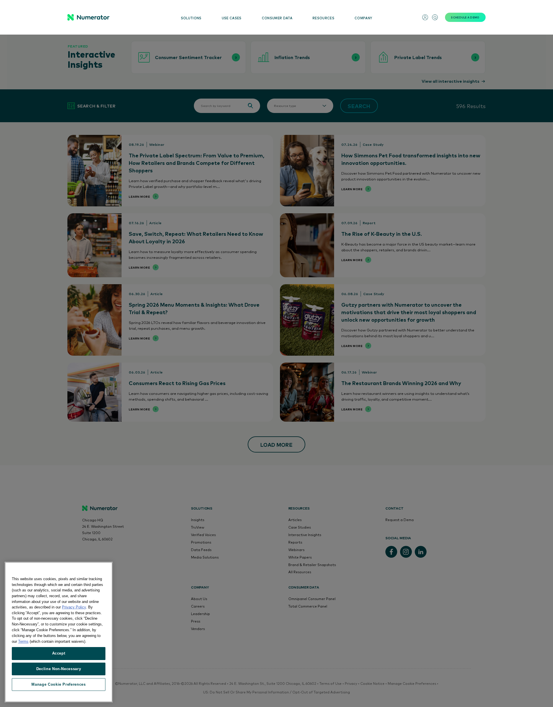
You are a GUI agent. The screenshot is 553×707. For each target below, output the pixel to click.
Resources (323, 18)
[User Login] (425, 17)
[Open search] (435, 17)
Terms (23, 641)
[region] (59, 632)
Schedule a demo (465, 17)
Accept (58, 653)
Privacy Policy (74, 607)
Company (363, 18)
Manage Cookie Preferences (58, 684)
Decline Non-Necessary (58, 669)
